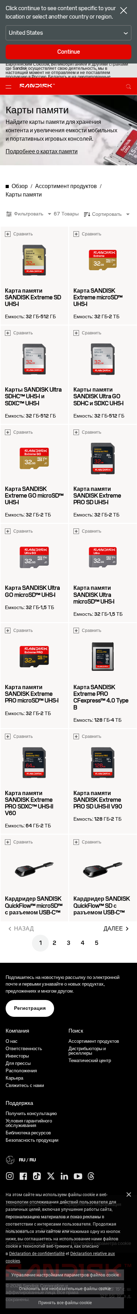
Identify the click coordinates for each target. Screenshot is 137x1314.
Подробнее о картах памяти (42, 151)
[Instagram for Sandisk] (10, 1176)
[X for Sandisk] (51, 1176)
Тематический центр (89, 1060)
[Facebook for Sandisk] (23, 1177)
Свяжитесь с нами (25, 1085)
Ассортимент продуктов (93, 1041)
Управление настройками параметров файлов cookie (65, 1275)
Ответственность (24, 1049)
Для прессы (18, 1063)
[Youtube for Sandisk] (78, 1176)
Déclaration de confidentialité (37, 1253)
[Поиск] (128, 85)
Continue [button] (68, 51)
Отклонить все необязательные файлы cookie (65, 1288)
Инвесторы (17, 1056)
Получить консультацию (31, 1113)
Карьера (14, 1078)
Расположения (21, 1071)
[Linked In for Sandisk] (64, 1176)
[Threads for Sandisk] (91, 1176)
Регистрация (30, 1008)
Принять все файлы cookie (65, 1302)
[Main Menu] (10, 86)
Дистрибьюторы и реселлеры (87, 1051)
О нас (12, 1041)
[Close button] (123, 11)
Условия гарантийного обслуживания (29, 1123)
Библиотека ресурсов (28, 1133)
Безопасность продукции (32, 1140)
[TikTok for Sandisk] (37, 1176)
